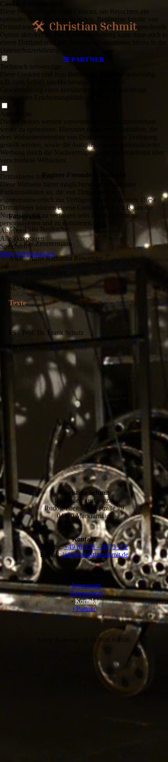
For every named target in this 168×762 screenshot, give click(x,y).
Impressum (86, 585)
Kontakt (86, 601)
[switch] (4, 106)
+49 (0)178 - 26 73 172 (96, 546)
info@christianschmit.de (95, 554)
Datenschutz (86, 593)
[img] (84, 25)
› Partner (84, 608)
